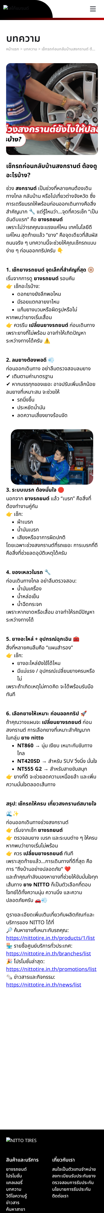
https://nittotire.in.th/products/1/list (50, 938)
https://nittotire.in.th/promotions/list (51, 969)
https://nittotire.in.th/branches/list (48, 954)
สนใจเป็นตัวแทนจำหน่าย (74, 1169)
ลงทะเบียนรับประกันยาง (74, 1176)
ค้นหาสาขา (15, 1209)
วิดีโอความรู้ (16, 1196)
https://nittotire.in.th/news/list (43, 985)
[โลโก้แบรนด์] (22, 9)
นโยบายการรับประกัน (71, 1189)
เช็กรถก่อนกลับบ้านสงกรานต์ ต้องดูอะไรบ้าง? (69, 49)
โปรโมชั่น (14, 1176)
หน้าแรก (12, 49)
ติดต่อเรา (60, 1196)
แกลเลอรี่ (14, 1182)
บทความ (30, 49)
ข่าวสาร (12, 1202)
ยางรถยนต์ (16, 1169)
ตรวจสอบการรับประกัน (73, 1182)
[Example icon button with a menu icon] (92, 8)
